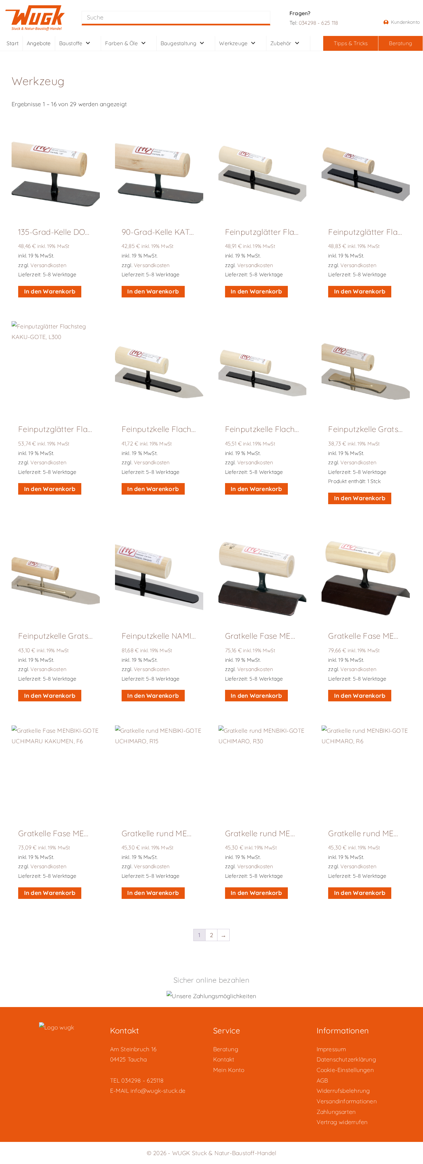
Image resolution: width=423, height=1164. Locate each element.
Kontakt (224, 1059)
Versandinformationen (347, 1101)
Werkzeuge (233, 42)
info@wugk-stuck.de (158, 1090)
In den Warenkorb (50, 291)
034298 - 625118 (142, 1080)
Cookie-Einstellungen (345, 1069)
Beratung (225, 1049)
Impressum (331, 1049)
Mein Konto (228, 1069)
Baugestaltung (179, 42)
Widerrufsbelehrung (343, 1090)
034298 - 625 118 (318, 22)
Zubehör (280, 42)
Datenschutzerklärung (346, 1059)
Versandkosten (48, 265)
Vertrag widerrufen (342, 1121)
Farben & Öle (121, 42)
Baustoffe (71, 42)
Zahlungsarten (336, 1111)
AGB (322, 1080)
